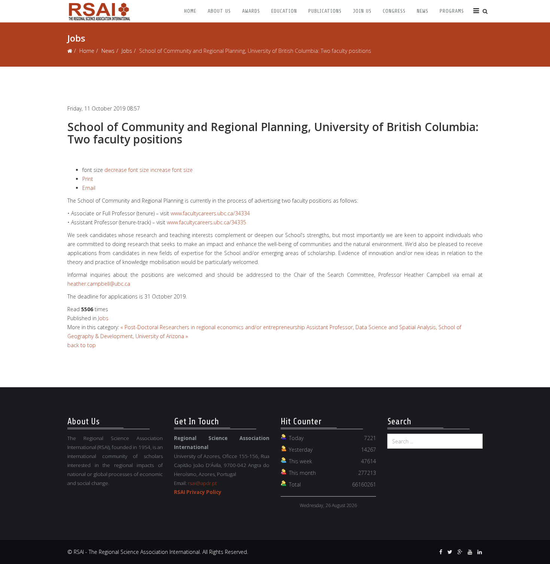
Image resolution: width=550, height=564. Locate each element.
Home (190, 11)
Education (284, 11)
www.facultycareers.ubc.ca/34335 (206, 222)
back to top (81, 345)
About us (219, 11)
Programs (452, 11)
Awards (251, 11)
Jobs (127, 50)
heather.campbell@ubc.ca (98, 283)
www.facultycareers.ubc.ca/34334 (210, 213)
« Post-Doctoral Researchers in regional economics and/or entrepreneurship (212, 327)
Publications (325, 11)
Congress (394, 11)
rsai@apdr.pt (202, 483)
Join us (362, 11)
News (422, 11)
